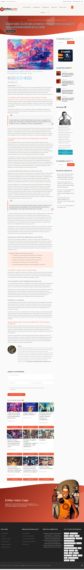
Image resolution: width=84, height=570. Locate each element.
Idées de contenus (5, 541)
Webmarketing (45, 7)
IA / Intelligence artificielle (70, 543)
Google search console (14, 73)
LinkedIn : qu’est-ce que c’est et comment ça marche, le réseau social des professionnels (65, 185)
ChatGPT (66, 535)
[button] (12, 78)
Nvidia (79, 548)
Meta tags (79, 543)
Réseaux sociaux (68, 555)
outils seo (71, 550)
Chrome (71, 535)
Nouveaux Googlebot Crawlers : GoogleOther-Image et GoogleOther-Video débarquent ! (30, 443)
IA (48, 12)
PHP (76, 550)
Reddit (70, 553)
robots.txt (76, 553)
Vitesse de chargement (6, 544)
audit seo (66, 533)
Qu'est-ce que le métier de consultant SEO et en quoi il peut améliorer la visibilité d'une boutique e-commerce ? (65, 176)
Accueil (7, 20)
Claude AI (77, 535)
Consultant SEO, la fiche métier (66, 179)
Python (66, 553)
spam (66, 557)
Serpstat (74, 555)
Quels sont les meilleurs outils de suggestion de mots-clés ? (65, 193)
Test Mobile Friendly (6, 547)
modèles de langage (69, 545)
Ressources (43, 12)
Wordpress (67, 560)
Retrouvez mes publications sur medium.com (39, 361)
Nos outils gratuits (26, 7)
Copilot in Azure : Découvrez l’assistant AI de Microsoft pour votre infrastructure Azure (13, 443)
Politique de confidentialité (28, 536)
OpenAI (66, 550)
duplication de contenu (69, 538)
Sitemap (80, 555)
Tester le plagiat (5, 533)
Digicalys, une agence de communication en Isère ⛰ (38, 565)
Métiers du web (62, 7)
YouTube (72, 560)
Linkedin (65, 151)
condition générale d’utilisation (29, 541)
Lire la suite (14, 427)
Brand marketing (73, 533)
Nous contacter (76, 1)
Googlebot (42, 440)
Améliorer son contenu (6, 538)
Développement (36, 7)
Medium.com (65, 153)
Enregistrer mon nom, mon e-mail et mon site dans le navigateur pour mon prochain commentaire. (27, 388)
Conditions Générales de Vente (29, 538)
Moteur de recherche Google (70, 548)
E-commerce (79, 538)
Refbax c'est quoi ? (67, 1)
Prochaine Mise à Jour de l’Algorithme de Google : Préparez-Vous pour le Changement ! (46, 416)
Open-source (54, 7)
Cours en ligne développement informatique (18, 20)
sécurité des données (73, 557)
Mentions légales (26, 533)
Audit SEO (4, 536)
